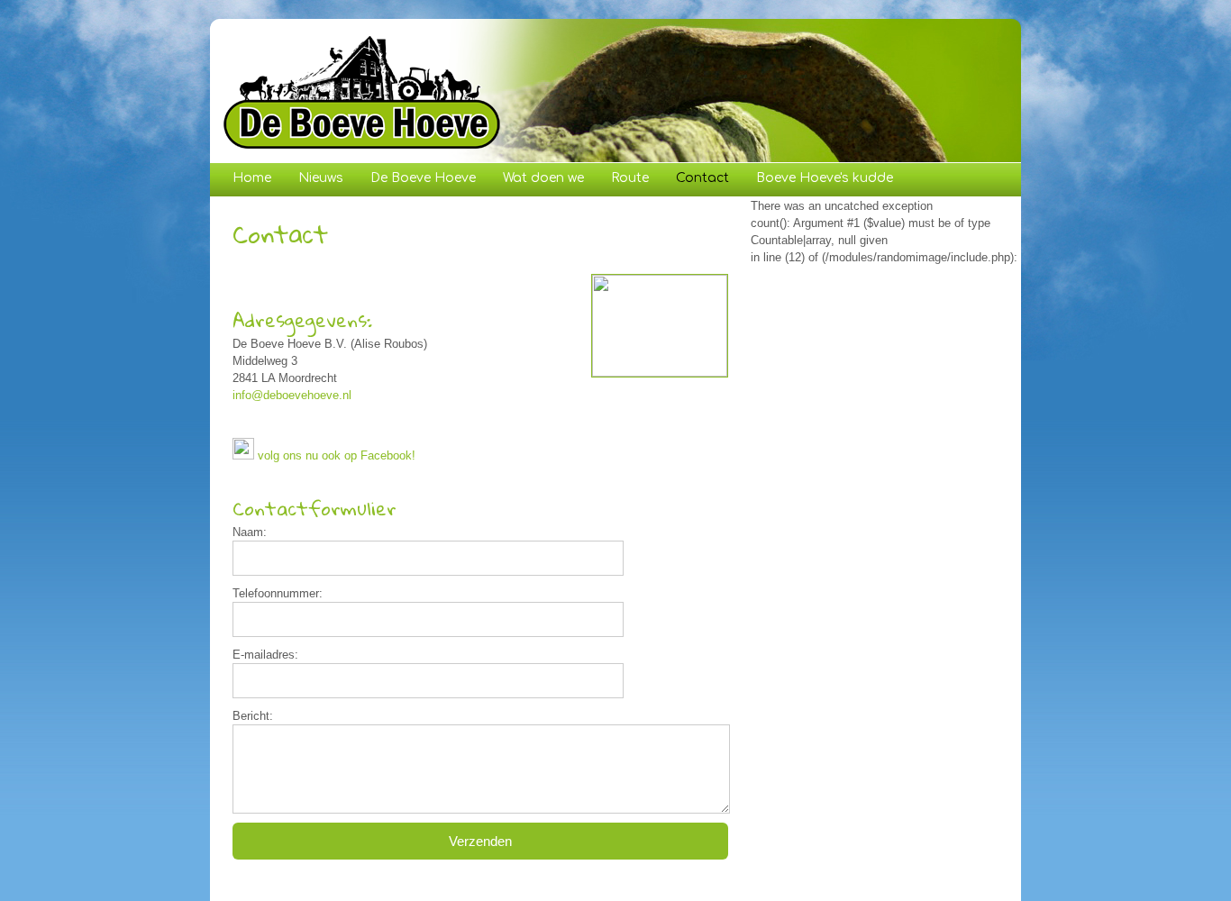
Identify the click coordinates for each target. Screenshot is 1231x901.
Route (630, 178)
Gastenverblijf (277, 213)
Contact (702, 178)
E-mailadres (264, 654)
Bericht (251, 716)
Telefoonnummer (276, 593)
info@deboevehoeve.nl (292, 395)
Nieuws (320, 178)
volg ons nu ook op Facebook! (336, 455)
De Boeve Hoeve (423, 178)
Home (252, 178)
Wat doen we (543, 178)
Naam (248, 532)
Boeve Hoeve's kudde (824, 178)
